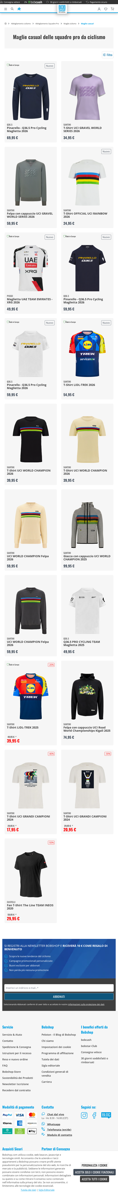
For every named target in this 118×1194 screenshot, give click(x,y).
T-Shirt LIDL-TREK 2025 (22, 727)
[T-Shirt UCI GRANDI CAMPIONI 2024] (31, 785)
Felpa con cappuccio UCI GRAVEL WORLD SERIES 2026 (30, 215)
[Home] (5, 23)
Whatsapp (53, 1124)
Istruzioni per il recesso (16, 1053)
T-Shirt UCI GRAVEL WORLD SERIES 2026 (82, 129)
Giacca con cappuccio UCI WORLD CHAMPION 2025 (87, 558)
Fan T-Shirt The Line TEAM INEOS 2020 (30, 907)
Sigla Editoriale (47, 1190)
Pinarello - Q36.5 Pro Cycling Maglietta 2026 (26, 129)
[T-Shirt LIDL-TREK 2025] (31, 696)
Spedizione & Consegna (16, 1047)
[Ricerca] (12, 8)
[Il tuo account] (99, 8)
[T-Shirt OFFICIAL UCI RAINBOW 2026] (87, 182)
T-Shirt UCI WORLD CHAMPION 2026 (29, 472)
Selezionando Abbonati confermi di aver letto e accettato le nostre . (54, 1004)
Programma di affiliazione (58, 1053)
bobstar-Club (89, 1046)
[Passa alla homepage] (62, 8)
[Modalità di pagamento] (19, 1124)
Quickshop (30, 102)
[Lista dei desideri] (105, 8)
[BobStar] (19, 8)
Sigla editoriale (51, 1065)
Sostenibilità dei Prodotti (17, 1078)
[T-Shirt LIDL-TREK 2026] (87, 354)
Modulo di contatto (59, 1135)
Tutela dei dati (50, 1059)
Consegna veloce (12, 2)
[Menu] (5, 8)
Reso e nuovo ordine (15, 1059)
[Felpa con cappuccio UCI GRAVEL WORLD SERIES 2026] (31, 182)
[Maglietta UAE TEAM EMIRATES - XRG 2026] (31, 268)
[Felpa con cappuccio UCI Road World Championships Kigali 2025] (87, 696)
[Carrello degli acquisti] (112, 8)
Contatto (7, 1041)
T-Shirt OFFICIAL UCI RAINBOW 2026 (85, 215)
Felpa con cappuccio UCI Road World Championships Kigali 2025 (86, 729)
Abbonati (59, 996)
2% (25, 2)
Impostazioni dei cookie (56, 1047)
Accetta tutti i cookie (94, 1179)
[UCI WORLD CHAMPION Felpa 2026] (31, 525)
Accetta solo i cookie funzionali (94, 1172)
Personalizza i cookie (94, 1165)
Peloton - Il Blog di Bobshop (59, 1034)
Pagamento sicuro (98, 2)
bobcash (86, 1040)
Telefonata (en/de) (58, 1129)
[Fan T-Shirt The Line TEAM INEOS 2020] (31, 874)
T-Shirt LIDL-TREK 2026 (79, 385)
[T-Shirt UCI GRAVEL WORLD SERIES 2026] (87, 97)
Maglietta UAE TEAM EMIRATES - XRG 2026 (29, 301)
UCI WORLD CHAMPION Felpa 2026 (28, 558)
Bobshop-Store (11, 1071)
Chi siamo (48, 1041)
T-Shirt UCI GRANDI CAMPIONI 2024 (28, 818)
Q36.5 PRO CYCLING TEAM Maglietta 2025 (81, 643)
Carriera (47, 1081)
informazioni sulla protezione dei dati (86, 1004)
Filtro (109, 55)
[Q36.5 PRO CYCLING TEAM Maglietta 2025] (87, 611)
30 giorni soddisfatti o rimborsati (66, 2)
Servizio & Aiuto (12, 1034)
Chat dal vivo (55, 1114)
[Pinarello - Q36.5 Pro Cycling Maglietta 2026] (31, 97)
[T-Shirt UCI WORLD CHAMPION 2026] (31, 439)
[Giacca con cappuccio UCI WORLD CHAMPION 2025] (87, 525)
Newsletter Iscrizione (15, 1084)
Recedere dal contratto (16, 1090)
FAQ (4, 1065)
